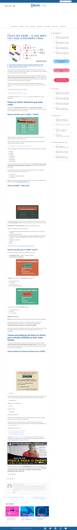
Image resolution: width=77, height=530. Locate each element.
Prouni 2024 (58, 91)
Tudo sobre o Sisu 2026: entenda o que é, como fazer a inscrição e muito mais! (63, 152)
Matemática (14, 26)
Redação (57, 133)
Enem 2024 (63, 26)
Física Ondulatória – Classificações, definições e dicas (20, 146)
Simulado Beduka (24, 96)
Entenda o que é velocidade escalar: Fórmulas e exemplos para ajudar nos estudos (41, 519)
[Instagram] (12, 6)
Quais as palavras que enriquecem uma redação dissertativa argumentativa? (62, 48)
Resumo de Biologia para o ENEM (16, 432)
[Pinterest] (10, 6)
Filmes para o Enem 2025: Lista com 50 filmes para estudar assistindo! (62, 53)
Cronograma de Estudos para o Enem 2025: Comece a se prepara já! (62, 43)
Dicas (57, 51)
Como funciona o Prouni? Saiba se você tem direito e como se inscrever (63, 93)
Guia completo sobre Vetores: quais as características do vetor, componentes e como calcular (12, 519)
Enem (56, 35)
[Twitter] (8, 6)
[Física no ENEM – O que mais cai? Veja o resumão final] (27, 52)
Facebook (9, 425)
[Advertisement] (38, 16)
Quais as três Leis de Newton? (15, 92)
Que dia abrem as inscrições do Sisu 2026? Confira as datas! (62, 147)
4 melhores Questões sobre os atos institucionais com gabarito (63, 124)
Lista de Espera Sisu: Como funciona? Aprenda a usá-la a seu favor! (62, 157)
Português (47, 26)
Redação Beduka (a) (11, 40)
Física (27, 26)
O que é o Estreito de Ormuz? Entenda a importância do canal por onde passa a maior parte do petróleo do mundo (62, 130)
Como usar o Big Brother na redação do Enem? (63, 136)
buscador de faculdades (19, 437)
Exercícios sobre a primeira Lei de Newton (18, 93)
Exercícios (55, 26)
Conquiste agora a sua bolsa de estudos (61, 70)
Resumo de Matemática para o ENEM (17, 431)
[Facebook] (6, 6)
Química (22, 26)
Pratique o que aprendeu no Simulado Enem (61, 61)
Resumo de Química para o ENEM (16, 434)
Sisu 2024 (57, 155)
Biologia (33, 26)
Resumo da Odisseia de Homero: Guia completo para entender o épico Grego (62, 120)
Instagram (16, 425)
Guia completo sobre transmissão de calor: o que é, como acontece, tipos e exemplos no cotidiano (27, 519)
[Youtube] (14, 6)
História (57, 123)
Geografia (40, 26)
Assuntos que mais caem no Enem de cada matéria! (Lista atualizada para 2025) (63, 38)
